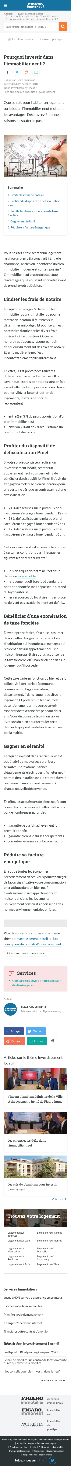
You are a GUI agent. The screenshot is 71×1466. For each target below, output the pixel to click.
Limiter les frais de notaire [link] (27, 195)
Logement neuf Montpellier (16, 1250)
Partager (15, 1031)
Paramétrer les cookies (19, 1451)
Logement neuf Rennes (49, 1232)
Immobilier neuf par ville (28, 1443)
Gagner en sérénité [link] (22, 221)
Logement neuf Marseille (45, 1250)
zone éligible (26, 576)
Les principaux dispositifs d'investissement (30, 91)
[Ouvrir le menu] (5, 5)
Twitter (37, 1031)
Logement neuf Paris (19, 1264)
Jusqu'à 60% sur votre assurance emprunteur (33, 1297)
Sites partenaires (29, 1454)
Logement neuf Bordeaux (16, 1258)
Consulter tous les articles (52, 1380)
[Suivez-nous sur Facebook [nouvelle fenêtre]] (43, 1460)
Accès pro (6, 1439)
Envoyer (39, 1041)
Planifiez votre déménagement (23, 1314)
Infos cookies (38, 1451)
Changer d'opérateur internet (23, 1323)
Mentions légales (49, 1443)
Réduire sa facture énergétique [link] (30, 227)
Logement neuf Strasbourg (45, 1258)
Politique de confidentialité (51, 1447)
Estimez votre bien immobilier (23, 1306)
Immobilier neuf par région (25, 1439)
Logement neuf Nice (48, 1264)
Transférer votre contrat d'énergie (26, 1331)
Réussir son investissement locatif (26, 953)
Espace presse (45, 1454)
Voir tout (57, 1199)
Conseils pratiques (52, 39)
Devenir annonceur (55, 1451)
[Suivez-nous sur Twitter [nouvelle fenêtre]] (52, 1460)
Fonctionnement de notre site (23, 1447)
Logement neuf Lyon (19, 1240)
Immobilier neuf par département (54, 1439)
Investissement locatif (24, 87)
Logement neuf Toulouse (16, 1234)
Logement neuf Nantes (49, 1240)
